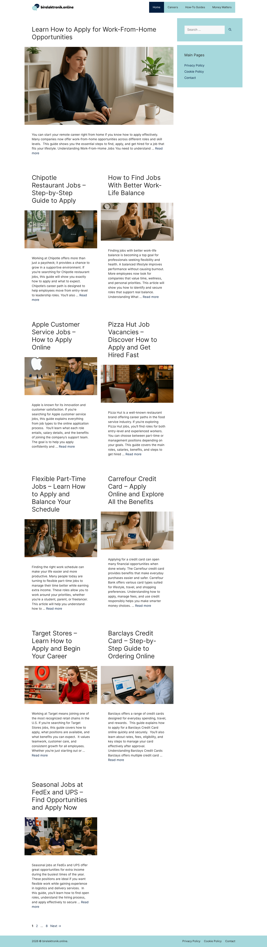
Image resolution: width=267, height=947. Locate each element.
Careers (173, 7)
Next (55, 926)
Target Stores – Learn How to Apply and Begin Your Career (56, 644)
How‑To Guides (195, 7)
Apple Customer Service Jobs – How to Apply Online (56, 335)
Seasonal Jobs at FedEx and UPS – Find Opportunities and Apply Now (59, 796)
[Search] (230, 29)
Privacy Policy (194, 65)
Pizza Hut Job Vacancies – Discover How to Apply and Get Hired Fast (132, 339)
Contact (190, 78)
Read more (151, 297)
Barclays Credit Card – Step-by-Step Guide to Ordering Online (132, 644)
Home (156, 7)
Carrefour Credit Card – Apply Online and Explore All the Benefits (136, 490)
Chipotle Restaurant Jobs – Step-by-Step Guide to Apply (59, 189)
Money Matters (222, 7)
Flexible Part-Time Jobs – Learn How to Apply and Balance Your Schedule (59, 494)
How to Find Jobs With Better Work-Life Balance (135, 185)
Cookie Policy (194, 71)
